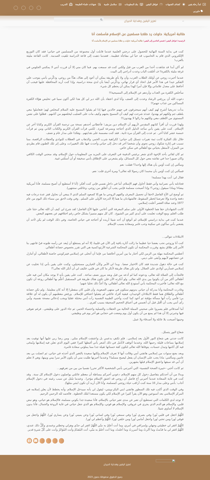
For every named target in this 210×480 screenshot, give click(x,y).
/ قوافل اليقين (172, 40)
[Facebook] (39, 8)
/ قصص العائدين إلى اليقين (155, 40)
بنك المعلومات (131, 4)
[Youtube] (23, 8)
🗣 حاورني (198, 11)
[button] (61, 441)
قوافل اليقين (152, 4)
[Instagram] (16, 8)
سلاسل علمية (110, 4)
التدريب (63, 4)
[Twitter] (31, 8)
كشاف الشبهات (173, 4)
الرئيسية (181, 40)
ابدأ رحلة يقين (194, 4)
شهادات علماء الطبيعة (85, 4)
